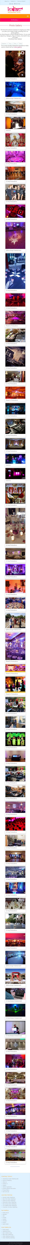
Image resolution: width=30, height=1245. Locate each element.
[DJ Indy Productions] (15, 493)
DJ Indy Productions (11, 79)
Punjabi (4, 1217)
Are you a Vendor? (21, 1)
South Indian (6, 1224)
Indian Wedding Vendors (8, 1236)
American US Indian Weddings (10, 1207)
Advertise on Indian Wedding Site (10, 1178)
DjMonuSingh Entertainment (13, 98)
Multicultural (6, 1212)
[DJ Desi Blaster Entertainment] (15, 994)
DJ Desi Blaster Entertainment (14, 1001)
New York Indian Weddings (9, 1199)
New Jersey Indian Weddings (9, 1203)
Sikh (4, 1216)
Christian (5, 1220)
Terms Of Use (6, 1191)
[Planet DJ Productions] (15, 646)
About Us (7, 1)
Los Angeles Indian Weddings (10, 1205)
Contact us (5, 1183)
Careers (4, 1185)
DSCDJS (8, 130)
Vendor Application (7, 1186)
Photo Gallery (6, 1229)
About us (5, 1182)
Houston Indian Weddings (9, 1197)
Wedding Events (6, 1231)
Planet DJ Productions (12, 326)
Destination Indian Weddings (9, 1202)
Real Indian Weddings (8, 1234)
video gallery (18, 47)
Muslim (4, 1222)
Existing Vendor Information (9, 1188)
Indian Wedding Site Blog (9, 1237)
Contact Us (13, 1)
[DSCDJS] (15, 459)
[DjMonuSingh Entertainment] (15, 620)
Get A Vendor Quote (7, 1233)
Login (12, 3)
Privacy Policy (6, 1190)
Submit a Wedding (7, 1180)
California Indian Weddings (9, 1200)
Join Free (18, 3)
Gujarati (4, 1219)
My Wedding (14, 20)
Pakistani (5, 1214)
